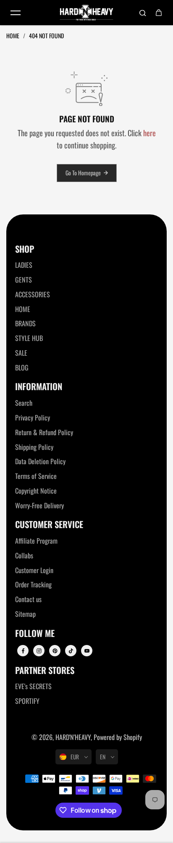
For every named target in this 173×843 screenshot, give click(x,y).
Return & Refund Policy (44, 432)
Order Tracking (33, 584)
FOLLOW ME (35, 633)
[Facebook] (23, 651)
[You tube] (87, 651)
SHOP (24, 249)
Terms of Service (36, 476)
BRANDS (25, 323)
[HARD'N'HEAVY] (86, 12)
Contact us (28, 599)
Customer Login (34, 570)
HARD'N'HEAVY (73, 737)
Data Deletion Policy (40, 461)
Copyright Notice (36, 491)
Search (23, 403)
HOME (22, 309)
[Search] (143, 13)
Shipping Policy (34, 447)
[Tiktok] (71, 651)
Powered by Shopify (118, 737)
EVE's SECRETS (33, 686)
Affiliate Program (36, 541)
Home (13, 35)
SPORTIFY (27, 701)
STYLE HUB (29, 338)
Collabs (24, 555)
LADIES (23, 265)
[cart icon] (159, 13)
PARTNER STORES (44, 670)
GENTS (23, 280)
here (149, 132)
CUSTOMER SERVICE (49, 524)
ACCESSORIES (32, 294)
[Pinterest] (55, 651)
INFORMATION (38, 386)
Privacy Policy (32, 417)
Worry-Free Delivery (39, 505)
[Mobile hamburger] (15, 12)
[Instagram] (39, 651)
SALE (21, 353)
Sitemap (25, 614)
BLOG (22, 367)
